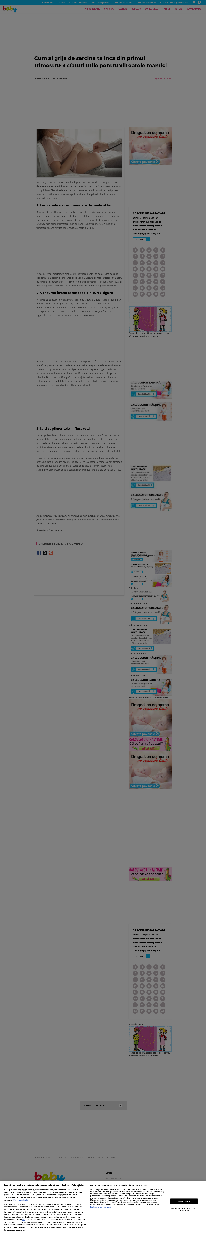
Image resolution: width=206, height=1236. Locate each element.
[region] (103, 1208)
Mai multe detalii (20, 1200)
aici (23, 1220)
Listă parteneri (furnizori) (100, 1207)
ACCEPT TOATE (184, 1201)
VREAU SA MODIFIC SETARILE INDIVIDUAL (184, 1210)
